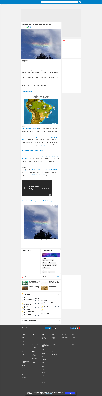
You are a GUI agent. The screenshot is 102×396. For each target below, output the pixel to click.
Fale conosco (74, 338)
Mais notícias (57, 276)
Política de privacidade (48, 393)
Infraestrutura (44, 352)
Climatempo (48, 328)
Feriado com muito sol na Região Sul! (30, 128)
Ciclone (43, 368)
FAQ (72, 343)
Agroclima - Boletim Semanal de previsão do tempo (46, 345)
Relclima (23, 363)
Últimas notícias (44, 335)
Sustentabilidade (45, 343)
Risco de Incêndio (47, 267)
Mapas (33, 334)
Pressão (45, 262)
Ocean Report (54, 351)
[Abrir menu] (21, 2)
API (52, 348)
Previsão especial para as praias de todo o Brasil (32, 150)
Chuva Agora (24, 373)
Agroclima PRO (54, 347)
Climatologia (34, 362)
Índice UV (33, 359)
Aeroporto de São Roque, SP (28, 315)
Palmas (33, 174)
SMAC (53, 345)
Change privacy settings (76, 341)
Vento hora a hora (35, 358)
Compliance (74, 335)
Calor (43, 366)
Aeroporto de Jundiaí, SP (29, 312)
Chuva (53, 260)
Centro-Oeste (44, 359)
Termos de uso (74, 344)
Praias (23, 344)
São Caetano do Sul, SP (48, 303)
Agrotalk (43, 382)
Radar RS (43, 373)
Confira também (65, 334)
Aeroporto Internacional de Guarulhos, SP (28, 308)
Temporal (43, 365)
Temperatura (46, 260)
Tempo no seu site (65, 337)
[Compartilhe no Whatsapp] (27, 27)
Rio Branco (43, 174)
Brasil (23, 335)
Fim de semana (24, 341)
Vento (55, 265)
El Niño (43, 369)
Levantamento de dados (56, 350)
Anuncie (73, 337)
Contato (73, 334)
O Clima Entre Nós (45, 380)
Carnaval (43, 375)
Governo (43, 353)
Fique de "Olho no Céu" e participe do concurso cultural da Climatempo (37, 200)
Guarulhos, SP (47, 300)
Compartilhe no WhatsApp (28, 91)
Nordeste (43, 360)
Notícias (43, 334)
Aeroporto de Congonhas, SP (27, 303)
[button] (3, 4)
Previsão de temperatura (34, 355)
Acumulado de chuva (35, 338)
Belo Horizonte (44, 145)
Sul (42, 356)
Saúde (43, 340)
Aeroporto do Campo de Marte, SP (29, 300)
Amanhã (23, 340)
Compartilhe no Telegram (28, 93)
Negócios (43, 347)
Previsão (23, 334)
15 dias (23, 343)
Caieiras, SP (46, 313)
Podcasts (23, 365)
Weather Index (54, 354)
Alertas (43, 341)
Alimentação (44, 338)
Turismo (43, 372)
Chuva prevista (24, 377)
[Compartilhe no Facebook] (28, 27)
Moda (43, 349)
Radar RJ (23, 374)
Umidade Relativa (53, 262)
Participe (63, 335)
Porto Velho (37, 174)
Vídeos (43, 387)
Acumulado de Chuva (47, 265)
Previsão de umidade (35, 356)
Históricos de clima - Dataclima (25, 362)
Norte (43, 362)
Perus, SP (46, 306)
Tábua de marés (34, 361)
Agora (23, 337)
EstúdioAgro (44, 383)
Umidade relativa (35, 341)
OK (70, 393)
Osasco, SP (46, 310)
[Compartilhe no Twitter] (30, 27)
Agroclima (43, 337)
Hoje (22, 338)
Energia (43, 350)
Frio (42, 363)
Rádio (53, 340)
